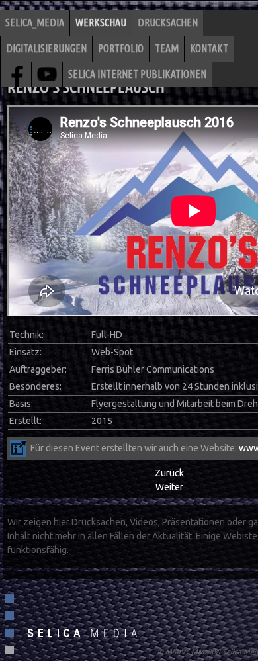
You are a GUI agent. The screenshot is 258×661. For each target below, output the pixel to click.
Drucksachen (168, 22)
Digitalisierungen (46, 48)
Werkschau (100, 22)
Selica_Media (34, 22)
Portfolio (121, 48)
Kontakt (209, 48)
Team (167, 48)
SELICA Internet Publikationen (137, 74)
